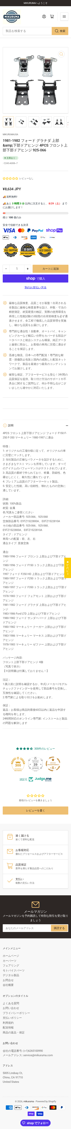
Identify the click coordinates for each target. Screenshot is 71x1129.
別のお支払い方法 (35, 287)
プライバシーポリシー (16, 1013)
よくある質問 (11, 1003)
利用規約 (8, 1022)
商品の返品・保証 (14, 1032)
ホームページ (11, 955)
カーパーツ (9, 960)
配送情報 (8, 1027)
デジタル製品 (11, 975)
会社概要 (8, 985)
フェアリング (11, 965)
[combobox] (35, 31)
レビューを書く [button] (35, 810)
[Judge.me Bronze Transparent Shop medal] (35, 764)
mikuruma (28, 1101)
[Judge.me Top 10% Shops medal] (53, 764)
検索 (62, 31)
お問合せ (8, 980)
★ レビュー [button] (67, 568)
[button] (10, 178)
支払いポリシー (12, 1017)
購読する (59, 928)
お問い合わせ (11, 1008)
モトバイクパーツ (14, 970)
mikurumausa (10, 134)
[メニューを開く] (64, 16)
